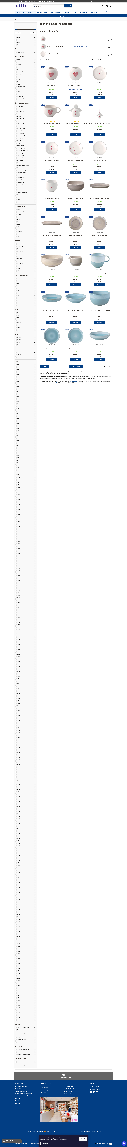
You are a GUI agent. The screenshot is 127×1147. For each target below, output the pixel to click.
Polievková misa (26, 155)
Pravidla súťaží (19, 1101)
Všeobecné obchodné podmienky (23, 1093)
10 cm (26, 639)
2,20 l (26, 460)
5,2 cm (26, 855)
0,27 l (26, 413)
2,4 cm (26, 811)
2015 (26, 278)
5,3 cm (26, 622)
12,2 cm (26, 551)
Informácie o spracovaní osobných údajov (25, 1096)
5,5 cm (26, 561)
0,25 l (26, 381)
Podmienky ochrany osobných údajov (46, 1)
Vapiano (26, 268)
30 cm (26, 499)
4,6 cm (26, 836)
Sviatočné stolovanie (26, 1039)
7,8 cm (26, 718)
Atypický (26, 337)
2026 (26, 305)
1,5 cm (26, 809)
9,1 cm (26, 664)
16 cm (26, 489)
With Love (26, 271)
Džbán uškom (26, 190)
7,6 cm (26, 794)
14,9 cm (26, 624)
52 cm (26, 580)
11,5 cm (26, 519)
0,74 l (26, 433)
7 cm (26, 904)
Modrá (26, 222)
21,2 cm (26, 612)
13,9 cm (26, 607)
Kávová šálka (26, 126)
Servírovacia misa (26, 163)
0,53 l (26, 411)
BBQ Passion (26, 244)
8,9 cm (26, 747)
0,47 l (26, 391)
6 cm (26, 600)
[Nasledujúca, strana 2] (104, 367)
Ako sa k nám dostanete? (21, 1091)
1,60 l (26, 453)
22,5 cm (26, 534)
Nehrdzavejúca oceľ (26, 357)
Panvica (26, 77)
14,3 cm (26, 728)
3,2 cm (26, 887)
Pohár (26, 187)
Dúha (26, 315)
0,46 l (26, 440)
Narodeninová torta (26, 320)
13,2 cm (26, 767)
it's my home (26, 251)
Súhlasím (83, 1139)
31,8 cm (26, 595)
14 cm (26, 494)
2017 (26, 283)
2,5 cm (26, 831)
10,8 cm (26, 710)
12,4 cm (26, 745)
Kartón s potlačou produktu (26, 1049)
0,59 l (26, 455)
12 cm (26, 514)
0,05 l (26, 458)
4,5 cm (26, 784)
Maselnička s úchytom (26, 202)
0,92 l (26, 445)
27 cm (26, 502)
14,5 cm (26, 531)
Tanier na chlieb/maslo (26, 175)
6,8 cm (26, 843)
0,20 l (26, 369)
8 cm (26, 563)
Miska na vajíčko (26, 72)
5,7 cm (26, 848)
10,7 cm (26, 863)
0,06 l (26, 418)
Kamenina (26, 354)
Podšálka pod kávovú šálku (26, 150)
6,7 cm (26, 921)
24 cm (26, 507)
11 (109, 367)
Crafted (26, 249)
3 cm (26, 850)
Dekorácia (26, 109)
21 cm (26, 516)
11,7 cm (26, 556)
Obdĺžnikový (26, 340)
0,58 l (26, 428)
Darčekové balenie (26, 1052)
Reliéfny (26, 322)
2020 (26, 290)
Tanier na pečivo (26, 177)
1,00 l (26, 406)
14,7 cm (26, 615)
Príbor (26, 84)
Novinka (26, 42)
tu (66, 1139)
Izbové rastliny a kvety (26, 197)
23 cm (26, 477)
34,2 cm (26, 629)
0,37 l (26, 404)
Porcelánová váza (26, 158)
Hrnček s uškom (26, 121)
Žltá (26, 236)
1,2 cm (26, 875)
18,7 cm (26, 620)
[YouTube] (97, 1092)
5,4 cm (26, 860)
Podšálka (26, 82)
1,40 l (26, 431)
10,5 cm (26, 585)
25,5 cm (26, 578)
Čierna (26, 217)
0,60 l (26, 377)
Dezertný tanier (26, 111)
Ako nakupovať (18, 1)
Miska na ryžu (26, 138)
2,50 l (26, 408)
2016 (26, 281)
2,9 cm (26, 907)
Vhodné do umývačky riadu (26, 1027)
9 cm (26, 683)
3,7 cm (26, 867)
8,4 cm (26, 757)
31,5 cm (26, 737)
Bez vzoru (26, 313)
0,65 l (26, 386)
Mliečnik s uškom (26, 185)
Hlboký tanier (26, 116)
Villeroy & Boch (26, 52)
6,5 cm (26, 693)
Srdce (26, 327)
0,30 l (26, 364)
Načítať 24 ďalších (75, 367)
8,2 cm (26, 787)
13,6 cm (26, 566)
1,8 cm (26, 799)
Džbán (26, 59)
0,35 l (26, 367)
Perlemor (26, 261)
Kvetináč (26, 64)
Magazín (17, 1098)
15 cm (26, 512)
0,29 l (26, 401)
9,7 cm (26, 674)
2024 (26, 300)
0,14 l (26, 396)
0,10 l (26, 384)
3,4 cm (26, 882)
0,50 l (26, 399)
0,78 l (26, 443)
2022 (26, 295)
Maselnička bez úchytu (26, 192)
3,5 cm (26, 821)
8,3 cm (26, 823)
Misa (26, 69)
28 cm (26, 548)
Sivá (26, 226)
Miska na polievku (26, 133)
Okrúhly (26, 342)
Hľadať (68, 5)
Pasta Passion (26, 258)
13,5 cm (26, 536)
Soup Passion (26, 263)
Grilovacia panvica (26, 194)
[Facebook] (91, 1092)
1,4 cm (26, 801)
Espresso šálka (26, 113)
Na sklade (26, 37)
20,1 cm (26, 610)
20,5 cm (26, 524)
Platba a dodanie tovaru (21, 1086)
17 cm (26, 509)
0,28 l (26, 389)
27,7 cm (26, 583)
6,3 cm (26, 902)
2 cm (26, 791)
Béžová (26, 209)
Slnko (26, 325)
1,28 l (26, 467)
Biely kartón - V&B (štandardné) (26, 1054)
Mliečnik (26, 74)
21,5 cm (26, 521)
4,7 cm (26, 627)
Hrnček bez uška (26, 118)
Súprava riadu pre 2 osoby (26, 165)
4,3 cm (26, 890)
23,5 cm (26, 480)
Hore (45, 367)
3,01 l (26, 465)
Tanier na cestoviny (26, 170)
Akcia (26, 40)
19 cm (26, 656)
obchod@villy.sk (106, 1)
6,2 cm (26, 917)
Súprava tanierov (26, 86)
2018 (26, 285)
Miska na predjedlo (26, 136)
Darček (26, 1042)
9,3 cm (26, 492)
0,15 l (26, 372)
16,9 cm (26, 617)
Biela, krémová (26, 212)
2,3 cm (26, 789)
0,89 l (26, 470)
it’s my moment (26, 254)
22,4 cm (26, 934)
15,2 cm (26, 546)
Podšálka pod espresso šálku (26, 148)
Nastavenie (45, 1143)
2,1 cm (26, 818)
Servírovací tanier (26, 160)
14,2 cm (26, 929)
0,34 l (26, 394)
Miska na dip (26, 131)
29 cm (26, 553)
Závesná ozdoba (26, 182)
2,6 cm (26, 858)
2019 (26, 288)
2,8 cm (26, 833)
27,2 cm (26, 573)
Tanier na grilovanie (26, 172)
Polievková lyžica (26, 153)
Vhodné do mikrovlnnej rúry (26, 1030)
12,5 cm (26, 485)
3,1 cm (26, 894)
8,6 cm (26, 539)
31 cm (26, 575)
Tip (26, 45)
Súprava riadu (26, 96)
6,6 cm (26, 752)
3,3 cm (26, 919)
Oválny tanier (26, 140)
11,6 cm (26, 602)
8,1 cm (26, 845)
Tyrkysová (26, 231)
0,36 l (26, 416)
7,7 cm (26, 708)
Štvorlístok (26, 330)
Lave (26, 256)
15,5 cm (26, 497)
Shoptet (99, 1143)
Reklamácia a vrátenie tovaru (22, 1089)
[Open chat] (124, 1143)
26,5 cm (26, 701)
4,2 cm (26, 730)
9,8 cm (26, 597)
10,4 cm (26, 605)
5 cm (26, 897)
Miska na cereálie (26, 128)
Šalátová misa (26, 167)
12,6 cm (26, 912)
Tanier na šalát (26, 180)
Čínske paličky (26, 106)
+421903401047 (96, 1)
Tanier (26, 91)
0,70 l (26, 448)
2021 (26, 293)
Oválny (26, 345)
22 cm (26, 504)
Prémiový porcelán (26, 352)
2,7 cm (26, 759)
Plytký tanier (26, 143)
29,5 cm (26, 588)
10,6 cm (26, 593)
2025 (26, 303)
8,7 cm (26, 720)
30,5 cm (26, 541)
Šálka (26, 89)
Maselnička (26, 67)
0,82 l (26, 462)
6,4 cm (26, 914)
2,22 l (26, 450)
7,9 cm (26, 909)
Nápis (26, 317)
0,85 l (26, 438)
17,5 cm (26, 558)
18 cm (26, 487)
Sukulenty (26, 199)
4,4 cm (26, 939)
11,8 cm (26, 482)
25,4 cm (26, 732)
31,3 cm (26, 570)
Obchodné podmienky (30, 1)
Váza (26, 94)
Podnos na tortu (26, 145)
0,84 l (26, 423)
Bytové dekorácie (26, 99)
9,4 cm (26, 671)
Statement (26, 266)
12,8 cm (26, 529)
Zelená (26, 234)
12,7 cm (26, 568)
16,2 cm (26, 926)
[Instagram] (94, 1092)
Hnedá (26, 219)
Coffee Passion (26, 246)
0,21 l (26, 421)
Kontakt (17, 1103)
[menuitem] (21, 12)
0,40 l (26, 379)
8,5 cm (26, 526)
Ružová (26, 224)
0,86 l (26, 426)
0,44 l (26, 435)
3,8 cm (26, 853)
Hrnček (26, 62)
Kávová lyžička (26, 123)
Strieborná (26, 229)
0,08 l (26, 374)
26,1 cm (26, 590)
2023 (26, 298)
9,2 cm (26, 705)
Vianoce (26, 1037)
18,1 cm (26, 686)
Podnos (26, 79)
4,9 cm (26, 755)
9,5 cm (26, 806)
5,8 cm (26, 872)
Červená (26, 214)
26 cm (26, 543)
